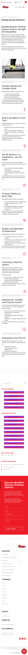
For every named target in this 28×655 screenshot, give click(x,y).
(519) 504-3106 (5, 616)
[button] (2, 455)
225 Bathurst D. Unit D (7, 633)
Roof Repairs (5, 560)
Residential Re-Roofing (7, 572)
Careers (4, 586)
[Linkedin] (25, 639)
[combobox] (12, 384)
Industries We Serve (8, 413)
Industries (4, 594)
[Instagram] (23, 639)
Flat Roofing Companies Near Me (19, 648)
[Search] (25, 384)
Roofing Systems (7, 389)
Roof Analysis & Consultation (9, 557)
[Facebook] (20, 639)
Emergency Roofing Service (8, 566)
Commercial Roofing (7, 563)
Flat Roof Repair (10, 648)
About (3, 583)
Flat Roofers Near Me (4, 647)
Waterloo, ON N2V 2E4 (7, 634)
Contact (4, 588)
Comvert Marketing (16, 652)
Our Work (4, 591)
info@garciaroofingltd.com (8, 624)
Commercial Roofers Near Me (14, 647)
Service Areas (5, 603)
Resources (4, 597)
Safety (3, 600)
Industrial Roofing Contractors (14, 649)
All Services (5, 554)
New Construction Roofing (8, 569)
